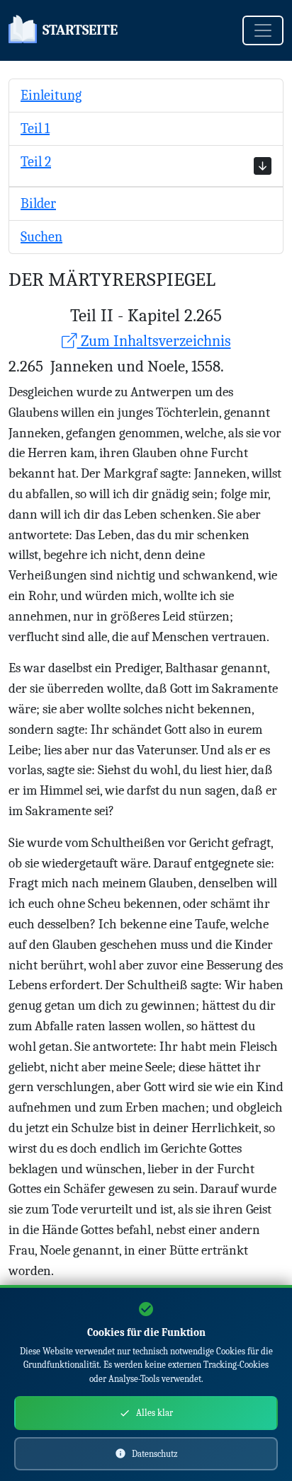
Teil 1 (35, 128)
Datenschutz (155, 1453)
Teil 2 (36, 162)
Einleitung (51, 95)
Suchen (41, 237)
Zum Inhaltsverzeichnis (154, 341)
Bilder (38, 203)
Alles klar (154, 1412)
